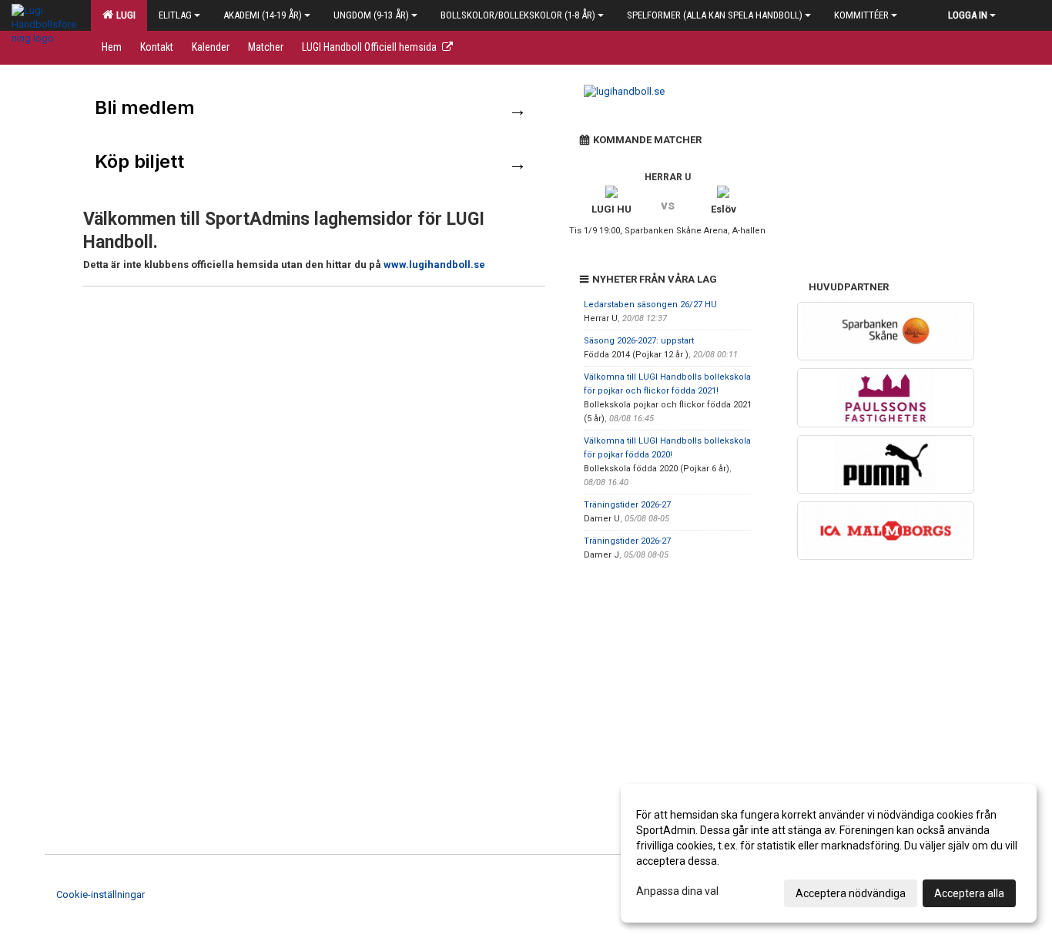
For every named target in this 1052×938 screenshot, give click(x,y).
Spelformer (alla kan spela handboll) (714, 15)
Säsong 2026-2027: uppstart (639, 341)
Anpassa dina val (677, 891)
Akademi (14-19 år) (262, 15)
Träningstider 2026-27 (627, 505)
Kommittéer (861, 15)
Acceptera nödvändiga (851, 893)
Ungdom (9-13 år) (371, 15)
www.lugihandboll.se (434, 264)
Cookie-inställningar (100, 894)
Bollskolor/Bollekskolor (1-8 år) (518, 15)
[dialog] (829, 853)
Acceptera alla (969, 893)
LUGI (124, 15)
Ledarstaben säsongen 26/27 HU (650, 305)
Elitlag (175, 15)
